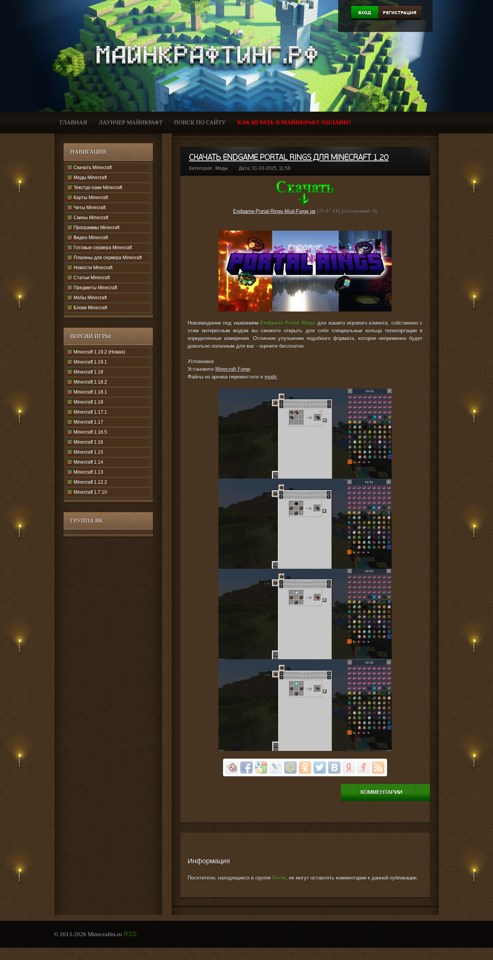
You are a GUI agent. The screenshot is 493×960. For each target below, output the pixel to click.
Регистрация (399, 13)
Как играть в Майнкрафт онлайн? (294, 122)
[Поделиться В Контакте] (334, 767)
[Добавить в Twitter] (320, 767)
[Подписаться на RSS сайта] (378, 767)
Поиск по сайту (200, 122)
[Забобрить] (232, 767)
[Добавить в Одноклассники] (305, 767)
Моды (221, 168)
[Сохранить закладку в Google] (261, 767)
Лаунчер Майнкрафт (131, 122)
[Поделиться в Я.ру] (363, 767)
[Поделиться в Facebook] (246, 767)
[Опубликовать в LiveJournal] (276, 767)
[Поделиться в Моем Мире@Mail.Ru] (290, 767)
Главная (73, 122)
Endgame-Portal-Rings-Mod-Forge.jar (274, 211)
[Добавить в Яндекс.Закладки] (349, 767)
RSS (130, 934)
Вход (364, 13)
